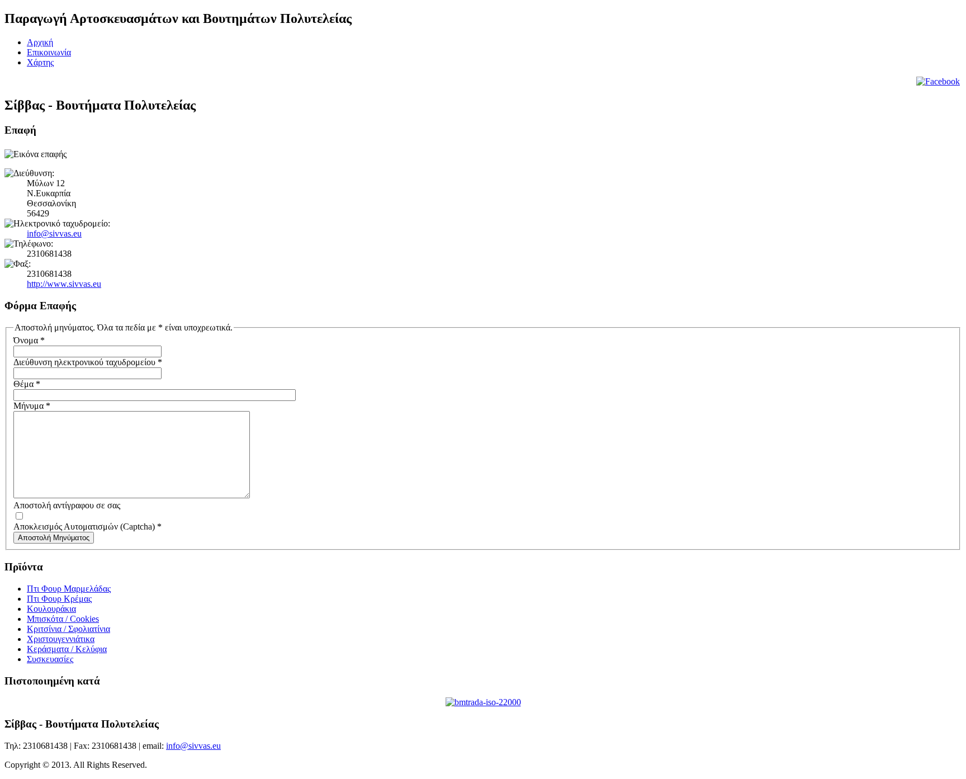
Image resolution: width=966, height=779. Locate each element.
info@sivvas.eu (54, 233)
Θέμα (26, 384)
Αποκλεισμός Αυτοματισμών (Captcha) (87, 526)
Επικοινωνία (49, 52)
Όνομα (29, 340)
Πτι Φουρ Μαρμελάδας (69, 588)
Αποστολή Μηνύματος (53, 538)
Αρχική (40, 42)
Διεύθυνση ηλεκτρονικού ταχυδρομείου (87, 362)
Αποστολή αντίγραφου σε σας (66, 505)
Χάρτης (40, 62)
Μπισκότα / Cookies (63, 619)
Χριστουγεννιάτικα (60, 639)
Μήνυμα (31, 405)
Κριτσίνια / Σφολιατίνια (68, 629)
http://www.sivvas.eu (64, 284)
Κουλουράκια (51, 608)
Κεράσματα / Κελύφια (67, 649)
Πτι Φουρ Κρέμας (59, 598)
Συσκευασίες (50, 659)
